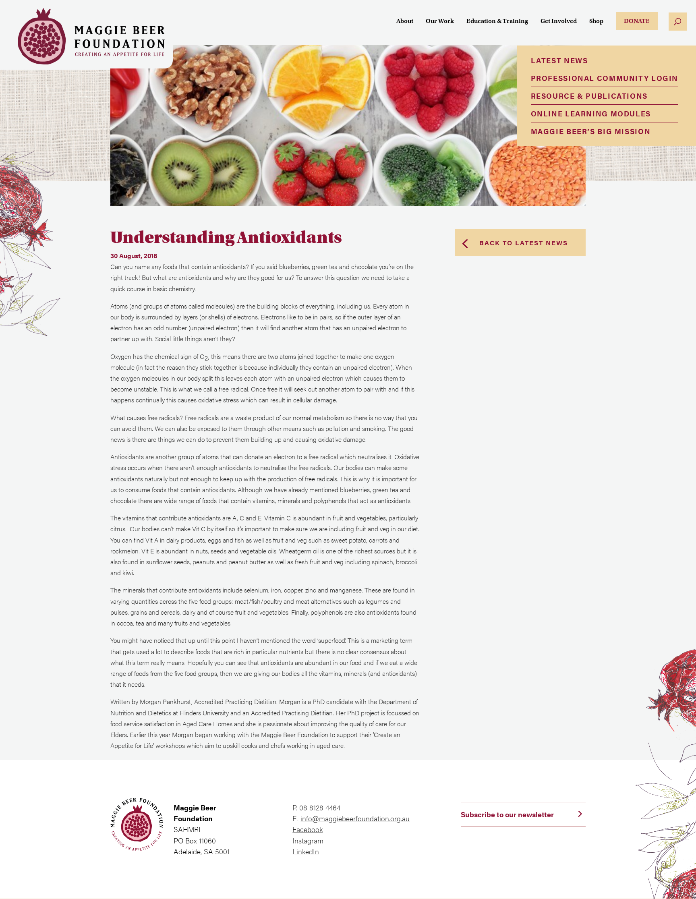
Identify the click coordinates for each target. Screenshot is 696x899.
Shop (596, 21)
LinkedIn (305, 851)
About (404, 21)
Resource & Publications (589, 95)
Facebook (307, 829)
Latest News (559, 60)
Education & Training (497, 21)
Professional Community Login (604, 78)
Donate (637, 21)
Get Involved (559, 21)
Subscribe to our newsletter (507, 814)
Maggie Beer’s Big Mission (591, 131)
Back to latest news (523, 242)
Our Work (440, 21)
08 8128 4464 (319, 807)
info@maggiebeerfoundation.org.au (355, 818)
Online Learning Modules (591, 113)
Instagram (307, 840)
